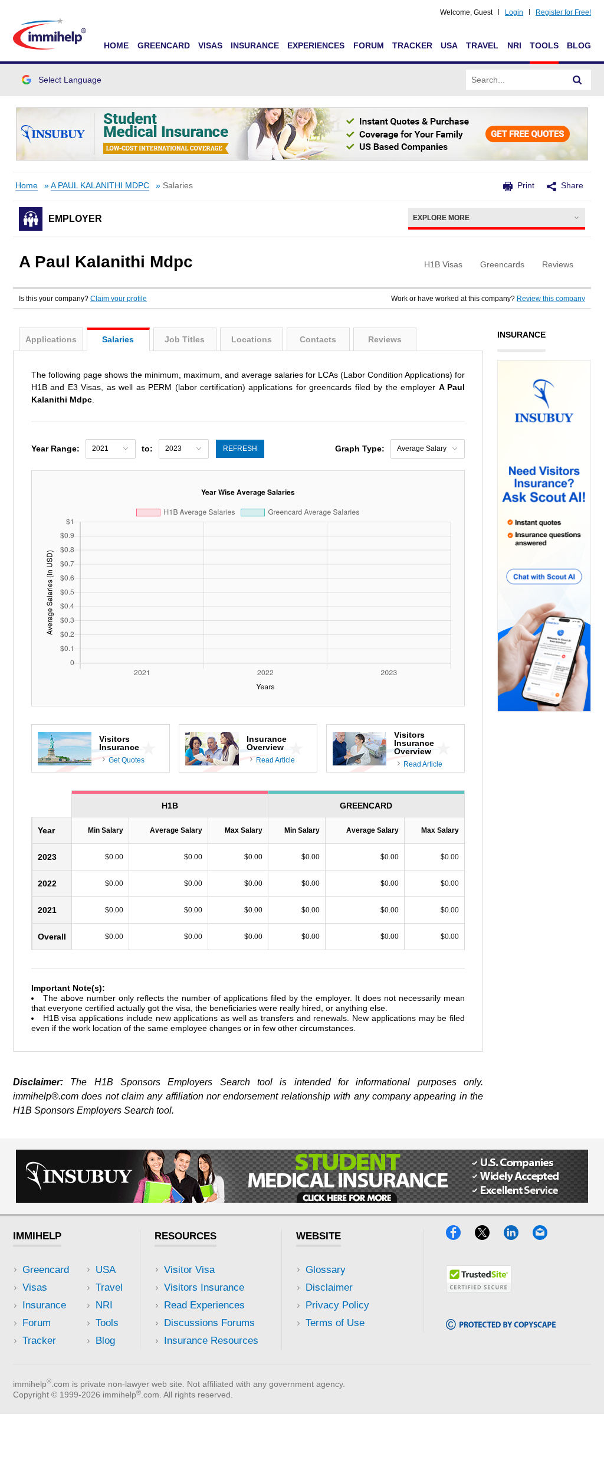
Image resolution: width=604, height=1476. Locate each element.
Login (514, 12)
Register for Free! (563, 12)
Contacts (318, 339)
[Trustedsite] (478, 1288)
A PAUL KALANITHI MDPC (100, 185)
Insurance (255, 45)
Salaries (118, 339)
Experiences (315, 45)
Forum (368, 45)
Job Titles (185, 339)
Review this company (551, 298)
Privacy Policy (337, 1305)
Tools (544, 45)
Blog (579, 45)
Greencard (163, 45)
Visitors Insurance (204, 1287)
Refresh (240, 448)
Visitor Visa (189, 1269)
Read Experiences (204, 1305)
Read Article (275, 760)
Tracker (412, 45)
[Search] (577, 80)
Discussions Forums (209, 1322)
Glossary (326, 1269)
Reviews (385, 339)
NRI (514, 45)
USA (449, 45)
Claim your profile (118, 298)
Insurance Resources (211, 1340)
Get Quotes (127, 760)
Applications (51, 339)
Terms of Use (335, 1322)
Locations (251, 339)
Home (116, 45)
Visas (210, 45)
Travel (482, 45)
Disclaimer (329, 1287)
